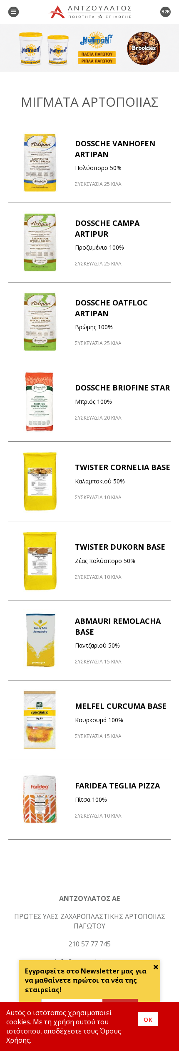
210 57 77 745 (89, 943)
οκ (148, 1019)
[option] (89, 48)
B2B (166, 12)
